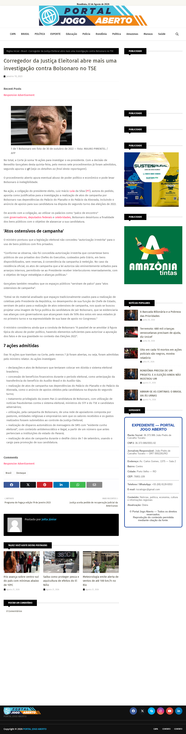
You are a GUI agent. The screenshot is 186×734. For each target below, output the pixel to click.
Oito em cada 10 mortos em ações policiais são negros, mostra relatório (161, 353)
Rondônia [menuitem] (101, 34)
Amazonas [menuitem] (132, 34)
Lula (72, 191)
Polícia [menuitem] (86, 34)
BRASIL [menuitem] (25, 34)
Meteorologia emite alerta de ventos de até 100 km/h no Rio (100, 581)
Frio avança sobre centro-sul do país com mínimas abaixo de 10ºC (21, 581)
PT (88, 191)
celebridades (63, 217)
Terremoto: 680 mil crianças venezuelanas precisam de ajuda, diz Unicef (160, 332)
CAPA (155, 729)
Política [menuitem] (116, 34)
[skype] (151, 711)
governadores (18, 217)
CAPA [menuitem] (13, 34)
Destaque (21, 473)
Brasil (24, 51)
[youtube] (169, 711)
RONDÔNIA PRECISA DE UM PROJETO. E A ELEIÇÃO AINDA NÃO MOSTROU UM (160, 374)
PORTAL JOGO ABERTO (34, 729)
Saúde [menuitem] (161, 34)
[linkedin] (178, 711)
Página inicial (12, 51)
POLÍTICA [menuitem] (40, 34)
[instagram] (160, 711)
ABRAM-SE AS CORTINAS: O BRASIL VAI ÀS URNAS (160, 393)
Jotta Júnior (48, 519)
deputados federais (40, 217)
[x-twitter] (142, 711)
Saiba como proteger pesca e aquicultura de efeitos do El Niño (61, 581)
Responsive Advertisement (19, 95)
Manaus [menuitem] (148, 34)
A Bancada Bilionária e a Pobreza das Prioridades (160, 314)
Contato (166, 729)
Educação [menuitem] (71, 34)
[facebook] (133, 711)
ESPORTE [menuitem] (55, 34)
